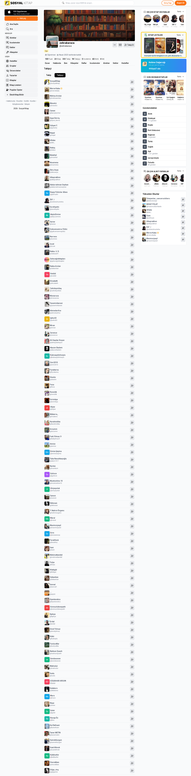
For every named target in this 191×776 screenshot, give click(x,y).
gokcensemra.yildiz (58, 229)
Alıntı (95, 59)
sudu (52, 673)
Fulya (52, 562)
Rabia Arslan (55, 266)
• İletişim (27, 104)
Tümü (179, 11)
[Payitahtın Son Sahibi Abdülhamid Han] (182, 45)
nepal (52, 133)
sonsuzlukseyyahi (58, 607)
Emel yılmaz (55, 629)
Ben (65, 63)
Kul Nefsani (55, 725)
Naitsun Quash (56, 651)
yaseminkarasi (56, 303)
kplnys (53, 614)
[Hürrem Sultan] (171, 45)
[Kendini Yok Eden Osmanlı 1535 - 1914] (149, 45)
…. (51, 592)
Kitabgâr (53, 570)
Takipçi (76, 59)
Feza (52, 385)
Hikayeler (74, 63)
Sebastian (54, 577)
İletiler (115, 63)
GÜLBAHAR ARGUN (58, 681)
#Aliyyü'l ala (154, 68)
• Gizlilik (26, 101)
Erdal (52, 622)
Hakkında (57, 63)
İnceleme (86, 59)
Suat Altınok (55, 747)
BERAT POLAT (152, 204)
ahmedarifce (55, 311)
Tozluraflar (54, 644)
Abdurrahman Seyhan (59, 185)
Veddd (53, 274)
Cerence (53, 333)
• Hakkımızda (10, 101)
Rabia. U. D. (54, 251)
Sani (52, 547)
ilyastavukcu (55, 599)
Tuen (148, 216)
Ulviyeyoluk (55, 488)
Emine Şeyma (56, 451)
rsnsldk (53, 392)
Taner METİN (55, 733)
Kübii (52, 636)
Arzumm (53, 429)
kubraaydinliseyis (57, 355)
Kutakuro (54, 688)
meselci (53, 103)
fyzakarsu (54, 370)
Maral (52, 518)
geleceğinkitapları (57, 259)
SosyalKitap (55, 81)
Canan (52, 111)
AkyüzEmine (55, 214)
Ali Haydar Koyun (57, 340)
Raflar (84, 63)
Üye (46, 51)
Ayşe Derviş (55, 118)
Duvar (47, 63)
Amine (52, 444)
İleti (102, 59)
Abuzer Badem (56, 348)
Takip (66, 59)
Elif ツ (52, 199)
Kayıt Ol (180, 3)
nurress (53, 237)
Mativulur (54, 666)
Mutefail (53, 155)
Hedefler (125, 63)
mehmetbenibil (56, 555)
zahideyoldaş (56, 288)
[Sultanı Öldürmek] (160, 45)
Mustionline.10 (56, 481)
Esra (52, 533)
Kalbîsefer (54, 755)
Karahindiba (55, 422)
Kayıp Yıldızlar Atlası (59, 192)
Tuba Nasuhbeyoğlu (58, 459)
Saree (52, 222)
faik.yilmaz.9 (55, 436)
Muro (52, 696)
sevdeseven (55, 659)
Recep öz (54, 718)
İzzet (52, 244)
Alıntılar (106, 63)
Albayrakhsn (55, 177)
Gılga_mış (54, 770)
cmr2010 (54, 362)
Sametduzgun (56, 740)
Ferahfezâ (54, 540)
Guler (52, 710)
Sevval (52, 584)
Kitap (57, 59)
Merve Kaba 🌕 (56, 88)
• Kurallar (32, 101)
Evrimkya (54, 399)
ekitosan (53, 503)
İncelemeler (95, 63)
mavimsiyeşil (55, 525)
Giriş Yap (167, 3)
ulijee (52, 407)
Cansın (53, 496)
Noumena (54, 162)
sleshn (53, 377)
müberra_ (54, 414)
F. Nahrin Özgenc (57, 510)
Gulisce (53, 473)
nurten (53, 466)
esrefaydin (54, 207)
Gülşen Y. (54, 125)
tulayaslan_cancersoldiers (158, 198)
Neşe (52, 703)
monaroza (54, 296)
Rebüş (52, 148)
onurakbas (54, 762)
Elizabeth (54, 281)
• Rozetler (19, 101)
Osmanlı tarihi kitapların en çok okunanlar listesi (165, 56)
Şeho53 (53, 318)
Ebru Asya (54, 170)
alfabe (52, 140)
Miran (52, 325)
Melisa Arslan (56, 96)
